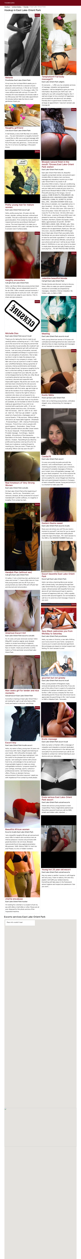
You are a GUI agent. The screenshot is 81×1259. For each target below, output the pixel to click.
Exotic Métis (48, 395)
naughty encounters (15, 280)
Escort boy (10, 742)
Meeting (46, 333)
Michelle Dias (11, 333)
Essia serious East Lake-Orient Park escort (57, 798)
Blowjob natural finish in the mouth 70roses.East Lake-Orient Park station (58, 164)
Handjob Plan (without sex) (18, 572)
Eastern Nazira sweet (52, 523)
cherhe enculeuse (14, 899)
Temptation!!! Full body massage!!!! (53, 77)
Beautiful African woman (17, 829)
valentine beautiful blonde (54, 278)
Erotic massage (49, 739)
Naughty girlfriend (14, 128)
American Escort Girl (15, 633)
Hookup (7, 7)
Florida (26, 7)
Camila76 (46, 456)
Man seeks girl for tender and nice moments (22, 691)
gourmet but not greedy (53, 678)
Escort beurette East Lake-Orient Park (58, 575)
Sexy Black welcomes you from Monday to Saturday (57, 632)
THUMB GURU (9, 3)
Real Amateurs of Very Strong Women (20, 484)
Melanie (9, 77)
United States (16, 7)
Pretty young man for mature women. (19, 205)
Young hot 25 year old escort (56, 869)
